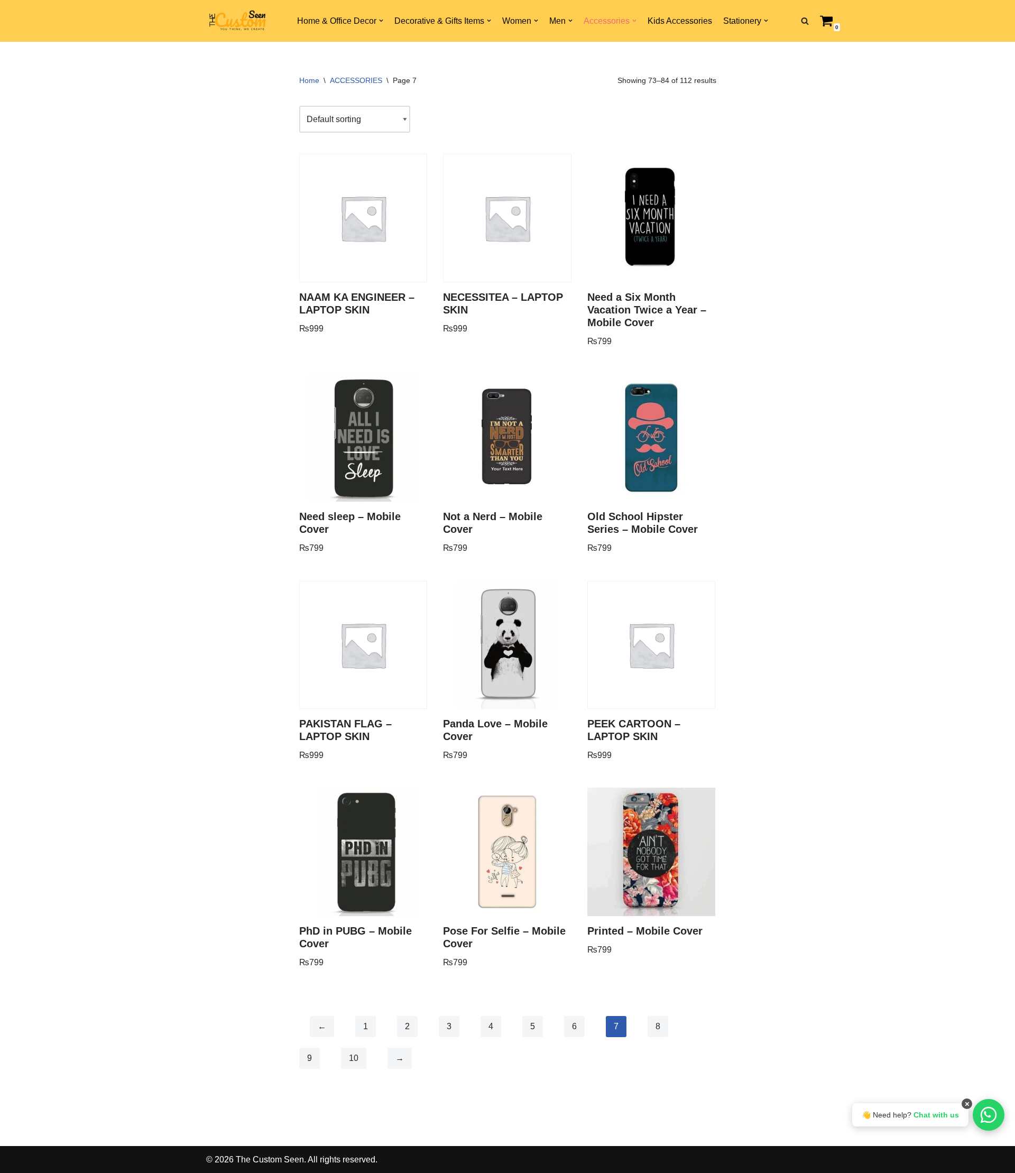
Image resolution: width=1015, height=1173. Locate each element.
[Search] (805, 21)
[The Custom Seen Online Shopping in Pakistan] (238, 21)
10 (353, 1058)
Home (309, 80)
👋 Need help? (910, 1115)
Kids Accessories (680, 20)
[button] (381, 21)
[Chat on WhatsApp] (988, 1115)
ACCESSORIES (356, 80)
